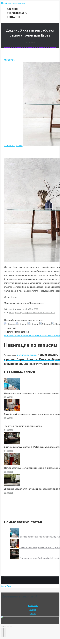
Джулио (17, 312)
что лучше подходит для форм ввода (23, 426)
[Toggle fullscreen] (8, 626)
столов (44, 312)
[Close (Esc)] (2, 626)
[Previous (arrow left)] (2, 632)
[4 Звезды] (45, 324)
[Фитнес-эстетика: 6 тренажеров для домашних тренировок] (15, 537)
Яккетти (51, 312)
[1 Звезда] (10, 324)
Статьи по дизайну (13, 145)
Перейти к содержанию (13, 3)
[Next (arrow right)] (5, 632)
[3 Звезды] (33, 324)
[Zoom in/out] (11, 626)
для (22, 312)
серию (38, 312)
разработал (29, 312)
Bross (11, 312)
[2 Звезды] (22, 324)
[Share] (5, 626)
